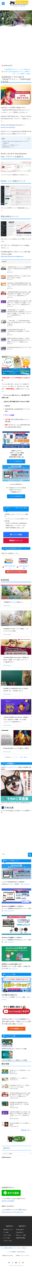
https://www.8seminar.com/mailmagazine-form (12, 1212)
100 (21, 757)
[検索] (30, 855)
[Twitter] (9, 1262)
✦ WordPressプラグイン (11, 69)
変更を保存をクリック (8, 147)
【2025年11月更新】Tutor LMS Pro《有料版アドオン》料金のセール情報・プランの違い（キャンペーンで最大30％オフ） (19, 302)
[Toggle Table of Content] (27, 139)
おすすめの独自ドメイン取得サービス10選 (14, 1060)
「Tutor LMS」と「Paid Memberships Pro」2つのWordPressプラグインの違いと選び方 (19, 322)
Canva (17, 1019)
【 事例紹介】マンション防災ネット (13, 602)
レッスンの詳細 (17, 534)
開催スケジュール (16, 540)
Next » (25, 757)
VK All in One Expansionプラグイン (14, 71)
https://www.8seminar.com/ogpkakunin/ (12, 256)
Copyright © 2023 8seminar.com (16, 1265)
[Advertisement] (16, 46)
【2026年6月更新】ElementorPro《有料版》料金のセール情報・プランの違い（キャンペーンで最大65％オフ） (19, 293)
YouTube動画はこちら (16, 1028)
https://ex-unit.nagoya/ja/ (8, 127)
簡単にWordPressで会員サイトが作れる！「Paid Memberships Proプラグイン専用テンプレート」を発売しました (19, 340)
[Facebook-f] (12, 1262)
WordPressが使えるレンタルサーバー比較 (14, 1048)
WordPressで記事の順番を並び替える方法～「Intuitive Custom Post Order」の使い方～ (19, 284)
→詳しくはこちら (25, 884)
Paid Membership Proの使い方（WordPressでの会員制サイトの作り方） (18, 331)
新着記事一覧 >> (26, 1130)
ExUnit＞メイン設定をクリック (11, 145)
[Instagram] (19, 1262)
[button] (3, 3)
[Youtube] (16, 1262)
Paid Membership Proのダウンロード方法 (19, 347)
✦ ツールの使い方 (24, 69)
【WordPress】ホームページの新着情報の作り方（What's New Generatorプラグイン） (19, 268)
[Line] (23, 1262)
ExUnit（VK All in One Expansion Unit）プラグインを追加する (16, 142)
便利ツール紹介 (25, 73)
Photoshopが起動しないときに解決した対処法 (16, 748)
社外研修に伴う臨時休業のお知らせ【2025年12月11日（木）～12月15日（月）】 (19, 1104)
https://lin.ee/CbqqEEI (8, 1201)
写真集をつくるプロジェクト (9, 767)
